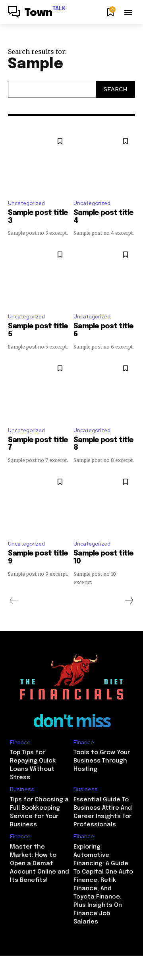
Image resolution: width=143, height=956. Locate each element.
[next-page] (128, 600)
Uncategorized (26, 203)
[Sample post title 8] (104, 389)
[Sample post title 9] (39, 503)
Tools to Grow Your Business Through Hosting (101, 760)
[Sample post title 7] (39, 389)
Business (22, 789)
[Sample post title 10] (104, 503)
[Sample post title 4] (104, 162)
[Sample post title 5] (39, 276)
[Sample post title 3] (39, 162)
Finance (20, 742)
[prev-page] (14, 600)
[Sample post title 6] (104, 276)
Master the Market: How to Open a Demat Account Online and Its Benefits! (39, 863)
